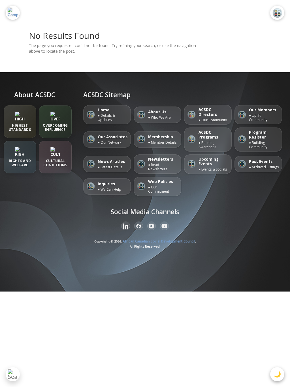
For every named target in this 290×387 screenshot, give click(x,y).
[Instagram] (151, 226)
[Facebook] (138, 226)
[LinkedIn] (125, 226)
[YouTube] (164, 226)
